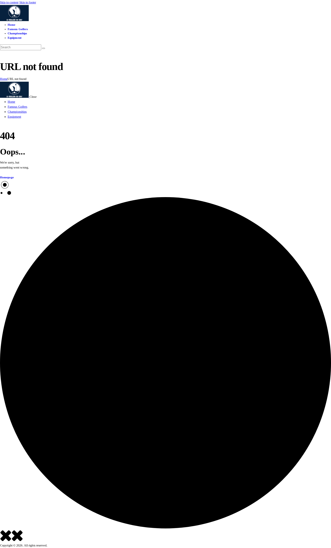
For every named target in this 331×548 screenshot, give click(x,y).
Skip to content (9, 2)
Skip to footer (27, 2)
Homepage (7, 177)
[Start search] (43, 48)
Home (3, 79)
